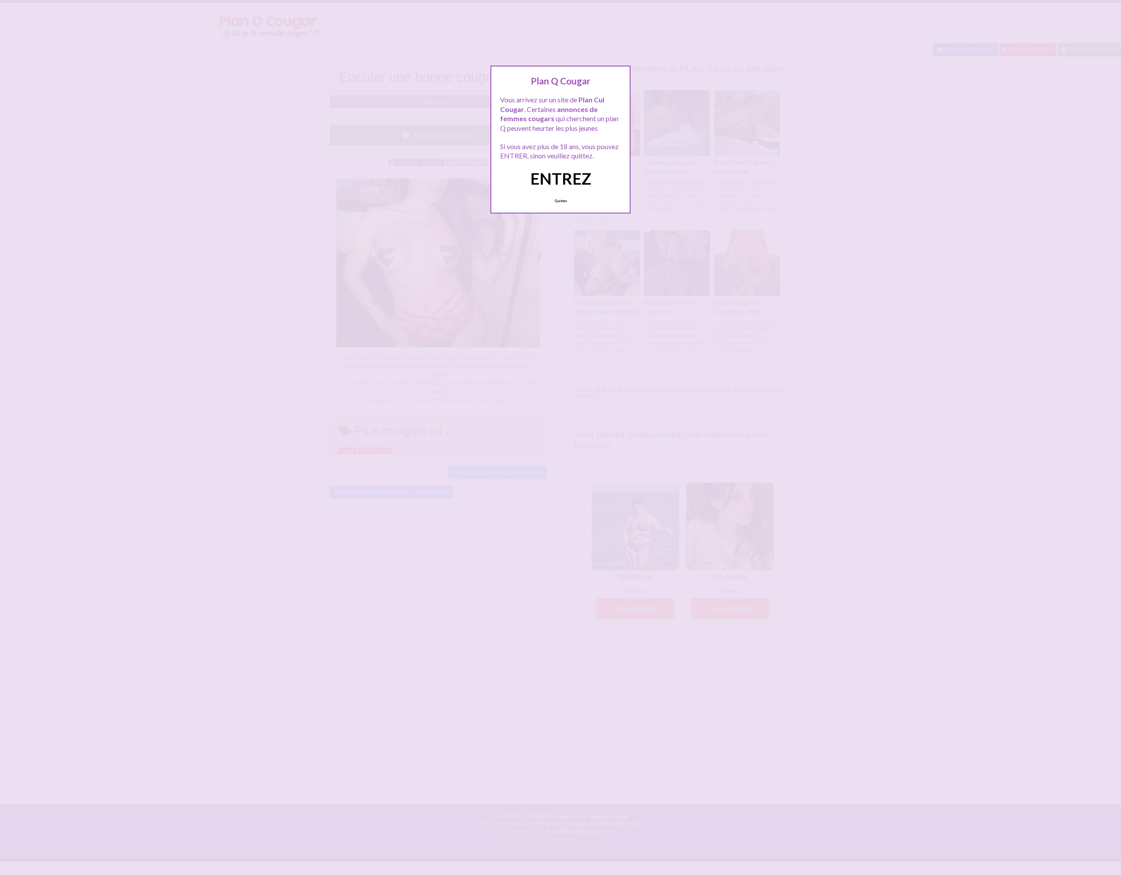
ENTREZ (560, 178)
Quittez (560, 201)
